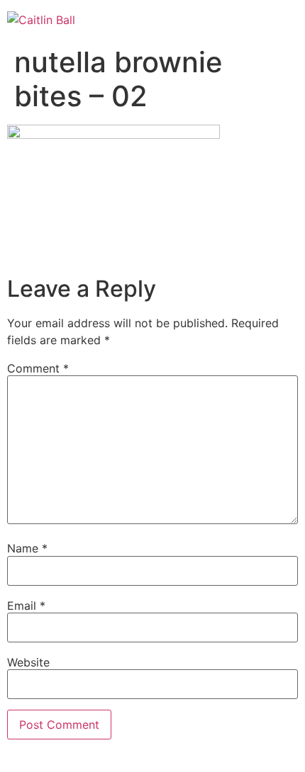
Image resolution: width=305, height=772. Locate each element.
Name (27, 548)
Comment (38, 368)
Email (26, 605)
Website (28, 662)
